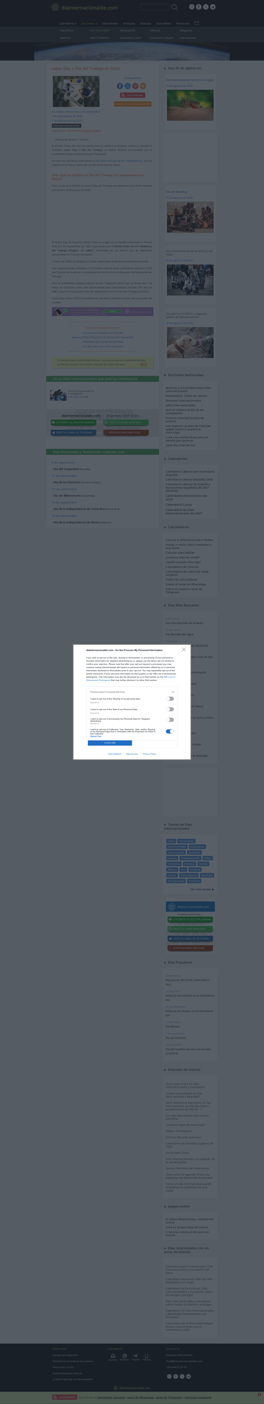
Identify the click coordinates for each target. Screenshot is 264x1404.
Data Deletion (114, 754)
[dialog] (132, 702)
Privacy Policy (149, 754)
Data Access (132, 754)
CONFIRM (110, 743)
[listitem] (132, 692)
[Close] (185, 650)
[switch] (170, 699)
